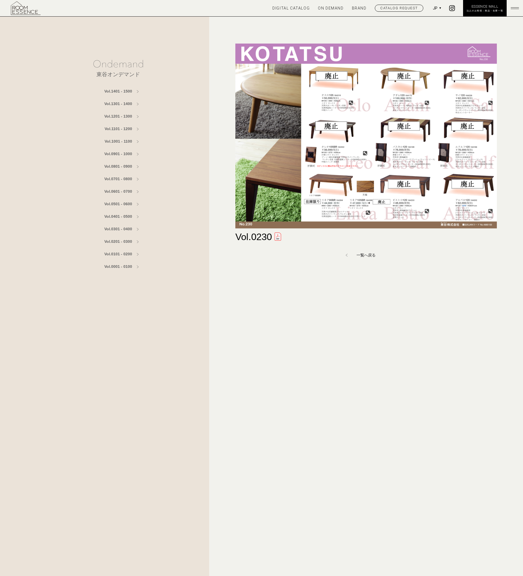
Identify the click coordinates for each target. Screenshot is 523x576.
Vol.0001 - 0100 (118, 266)
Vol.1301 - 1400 (118, 104)
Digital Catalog (291, 8)
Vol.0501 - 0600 (118, 204)
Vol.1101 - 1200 (118, 129)
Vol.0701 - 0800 (118, 179)
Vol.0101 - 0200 (118, 254)
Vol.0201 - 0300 (118, 241)
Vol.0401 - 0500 (118, 216)
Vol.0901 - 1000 (118, 154)
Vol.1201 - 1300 (118, 116)
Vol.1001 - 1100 (118, 141)
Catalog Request (399, 8)
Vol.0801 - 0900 (118, 166)
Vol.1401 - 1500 (118, 91)
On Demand (330, 8)
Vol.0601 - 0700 (118, 191)
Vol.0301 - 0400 (118, 229)
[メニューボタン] (515, 8)
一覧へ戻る (366, 255)
